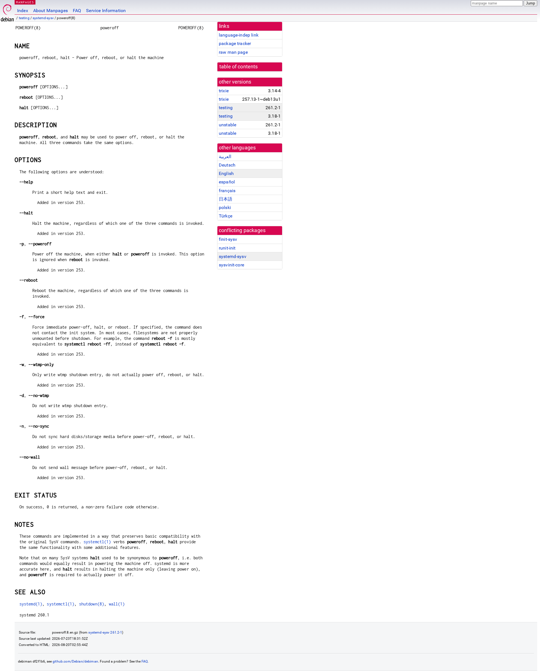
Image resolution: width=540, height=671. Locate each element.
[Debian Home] (7, 11)
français (227, 190)
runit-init (227, 248)
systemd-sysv (43, 18)
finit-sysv (228, 239)
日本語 (225, 199)
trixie (224, 90)
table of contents (238, 66)
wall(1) (117, 604)
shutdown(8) (91, 604)
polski (225, 207)
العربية (225, 156)
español (227, 182)
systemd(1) (30, 604)
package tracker (235, 43)
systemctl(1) (97, 541)
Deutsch (227, 165)
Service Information (106, 10)
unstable (227, 124)
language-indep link (238, 35)
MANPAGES (25, 2)
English (226, 173)
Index (22, 10)
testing (24, 18)
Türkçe (225, 216)
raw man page (233, 52)
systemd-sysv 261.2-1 (105, 632)
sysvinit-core (231, 265)
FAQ (77, 10)
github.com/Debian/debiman (75, 661)
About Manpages (50, 10)
